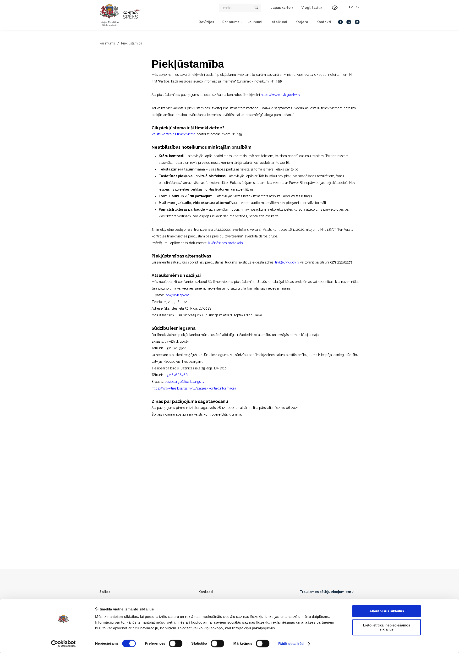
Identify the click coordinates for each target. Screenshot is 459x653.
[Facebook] (340, 22)
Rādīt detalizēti (291, 644)
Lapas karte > (281, 8)
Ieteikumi (279, 22)
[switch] (175, 643)
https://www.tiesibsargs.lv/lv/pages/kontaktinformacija (194, 388)
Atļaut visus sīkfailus (386, 611)
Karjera (301, 22)
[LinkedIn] (348, 22)
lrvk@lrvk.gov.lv (287, 262)
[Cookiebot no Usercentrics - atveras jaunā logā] (63, 643)
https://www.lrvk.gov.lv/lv (280, 95)
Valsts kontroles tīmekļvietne (174, 134)
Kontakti (324, 22)
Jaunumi (255, 22)
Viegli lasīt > (311, 8)
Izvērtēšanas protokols (225, 243)
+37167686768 (176, 375)
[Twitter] (357, 22)
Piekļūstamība (131, 43)
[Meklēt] (256, 8)
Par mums (230, 22)
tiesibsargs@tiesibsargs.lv (184, 382)
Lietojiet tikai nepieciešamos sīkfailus (386, 627)
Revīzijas (206, 22)
